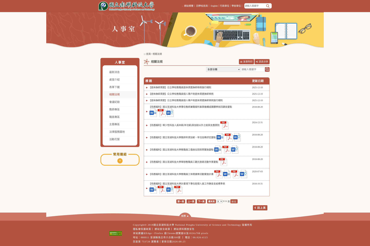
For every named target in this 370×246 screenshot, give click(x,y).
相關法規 (114, 94)
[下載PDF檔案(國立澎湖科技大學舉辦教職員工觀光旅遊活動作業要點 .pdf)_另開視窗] (223, 162)
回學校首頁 (202, 6)
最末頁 (211, 201)
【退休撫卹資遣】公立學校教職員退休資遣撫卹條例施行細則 (180, 87)
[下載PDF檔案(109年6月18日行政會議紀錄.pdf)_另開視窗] (218, 174)
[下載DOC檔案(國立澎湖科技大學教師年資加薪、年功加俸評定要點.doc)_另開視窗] (220, 137)
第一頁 (180, 201)
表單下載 (114, 87)
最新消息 (114, 72)
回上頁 (261, 207)
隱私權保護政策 (142, 229)
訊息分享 (263, 61)
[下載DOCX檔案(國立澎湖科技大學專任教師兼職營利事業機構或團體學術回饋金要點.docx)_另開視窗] (153, 113)
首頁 (148, 54)
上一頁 (191, 201)
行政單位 (224, 6)
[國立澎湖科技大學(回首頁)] (126, 6)
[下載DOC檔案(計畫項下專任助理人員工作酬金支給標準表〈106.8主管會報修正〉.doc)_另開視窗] (153, 189)
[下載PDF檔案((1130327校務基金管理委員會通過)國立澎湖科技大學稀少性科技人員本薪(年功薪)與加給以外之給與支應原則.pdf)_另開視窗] (224, 125)
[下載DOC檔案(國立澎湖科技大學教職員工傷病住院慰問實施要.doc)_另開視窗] (218, 149)
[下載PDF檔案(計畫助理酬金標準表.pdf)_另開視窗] (178, 189)
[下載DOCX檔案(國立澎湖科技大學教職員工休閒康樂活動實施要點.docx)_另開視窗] (227, 174)
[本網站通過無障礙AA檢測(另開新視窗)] (115, 233)
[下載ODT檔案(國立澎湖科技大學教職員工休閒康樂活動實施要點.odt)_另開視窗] (243, 174)
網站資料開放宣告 (184, 229)
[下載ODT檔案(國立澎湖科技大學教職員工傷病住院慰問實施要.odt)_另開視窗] (234, 149)
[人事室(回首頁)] (123, 28)
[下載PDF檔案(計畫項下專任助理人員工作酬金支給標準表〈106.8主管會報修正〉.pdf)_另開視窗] (162, 189)
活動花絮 (114, 139)
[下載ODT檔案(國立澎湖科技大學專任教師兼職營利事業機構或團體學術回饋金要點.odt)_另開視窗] (170, 113)
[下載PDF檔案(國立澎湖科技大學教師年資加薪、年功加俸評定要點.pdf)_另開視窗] (229, 137)
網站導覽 (188, 6)
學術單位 (236, 6)
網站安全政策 (162, 229)
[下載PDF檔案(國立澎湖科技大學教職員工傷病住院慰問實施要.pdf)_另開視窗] (226, 149)
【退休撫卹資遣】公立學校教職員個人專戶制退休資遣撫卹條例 (181, 94)
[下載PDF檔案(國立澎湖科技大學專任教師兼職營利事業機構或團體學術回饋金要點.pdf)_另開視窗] (162, 113)
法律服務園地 (117, 131)
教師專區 (114, 109)
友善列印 (247, 61)
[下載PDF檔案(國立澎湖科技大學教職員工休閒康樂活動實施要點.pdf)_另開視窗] (235, 174)
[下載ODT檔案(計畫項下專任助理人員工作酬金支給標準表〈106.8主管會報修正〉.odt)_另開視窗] (170, 189)
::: (183, 6)
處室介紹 (114, 79)
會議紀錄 (114, 102)
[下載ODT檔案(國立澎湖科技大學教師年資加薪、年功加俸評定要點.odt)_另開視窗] (237, 137)
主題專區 (114, 124)
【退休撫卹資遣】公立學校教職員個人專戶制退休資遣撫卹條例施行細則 (186, 100)
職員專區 (114, 117)
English (214, 6)
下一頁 (201, 201)
